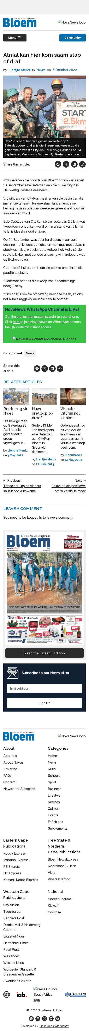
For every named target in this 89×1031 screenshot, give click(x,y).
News (40, 70)
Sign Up (44, 703)
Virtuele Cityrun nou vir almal (70, 413)
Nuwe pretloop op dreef (42, 413)
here (16, 322)
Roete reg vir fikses (15, 411)
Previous (13, 480)
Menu (10, 37)
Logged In (34, 517)
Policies (58, 1010)
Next (78, 480)
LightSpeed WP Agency (54, 1025)
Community (72, 37)
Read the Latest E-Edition (44, 653)
